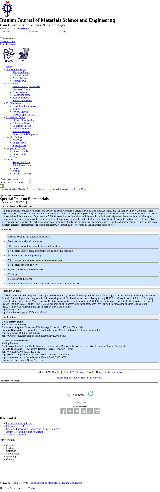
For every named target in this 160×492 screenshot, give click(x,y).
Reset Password (8, 44)
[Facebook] (63, 411)
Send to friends (94, 377)
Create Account (7, 41)
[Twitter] (70, 411)
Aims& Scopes (19, 78)
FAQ (15, 156)
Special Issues (19, 145)
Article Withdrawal (21, 128)
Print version (79, 377)
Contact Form (19, 154)
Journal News (19, 80)
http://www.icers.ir (15, 426)
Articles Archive (14, 137)
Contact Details (20, 151)
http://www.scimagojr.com (19, 423)
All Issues (17, 140)
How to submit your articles (26, 86)
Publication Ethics (21, 123)
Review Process (20, 111)
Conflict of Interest (21, 125)
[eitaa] (97, 411)
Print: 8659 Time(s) (73, 372)
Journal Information (16, 69)
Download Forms (21, 89)
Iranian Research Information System (24, 431)
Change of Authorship (23, 120)
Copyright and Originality (25, 134)
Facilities (10, 159)
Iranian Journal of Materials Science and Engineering (56, 482)
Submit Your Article (22, 100)
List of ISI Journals (21, 173)
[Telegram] (76, 411)
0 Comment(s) (115, 372)
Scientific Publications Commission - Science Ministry (33, 429)
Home (9, 66)
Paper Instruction (20, 92)
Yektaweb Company (16, 434)
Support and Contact (16, 148)
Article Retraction (21, 131)
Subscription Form (21, 165)
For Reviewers (13, 103)
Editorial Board (20, 75)
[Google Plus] (90, 411)
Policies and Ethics (15, 117)
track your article (20, 97)
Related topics (64, 377)
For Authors (12, 83)
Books (15, 168)
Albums (16, 170)
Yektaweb (33, 488)
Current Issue (19, 142)
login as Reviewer (21, 109)
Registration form (21, 94)
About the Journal (21, 72)
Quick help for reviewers (24, 106)
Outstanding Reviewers (24, 114)
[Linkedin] (83, 411)
